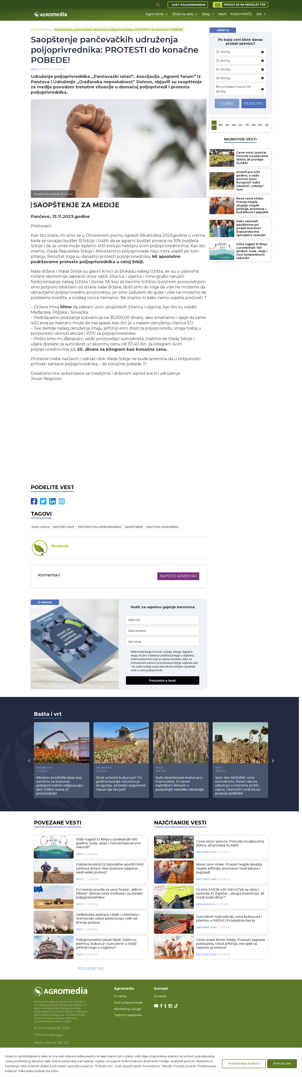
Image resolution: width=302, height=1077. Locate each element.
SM (234, 125)
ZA (267, 125)
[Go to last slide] (29, 760)
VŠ (247, 125)
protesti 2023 (63, 526)
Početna (36, 29)
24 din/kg (223, 69)
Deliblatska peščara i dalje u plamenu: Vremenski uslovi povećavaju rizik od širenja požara (107, 918)
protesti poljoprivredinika (99, 526)
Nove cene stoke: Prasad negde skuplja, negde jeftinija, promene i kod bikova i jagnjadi (229, 868)
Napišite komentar (178, 576)
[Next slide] (273, 760)
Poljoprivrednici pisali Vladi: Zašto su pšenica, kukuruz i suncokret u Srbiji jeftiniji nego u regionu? (106, 943)
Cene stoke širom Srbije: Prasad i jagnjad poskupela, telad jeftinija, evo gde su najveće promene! (230, 943)
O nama (120, 996)
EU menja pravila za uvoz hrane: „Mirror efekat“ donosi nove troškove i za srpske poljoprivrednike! (109, 893)
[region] (151, 1062)
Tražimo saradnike (128, 1015)
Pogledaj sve (91, 969)
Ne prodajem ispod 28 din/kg (233, 89)
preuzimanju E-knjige (169, 663)
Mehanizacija (205, 904)
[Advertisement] (118, 434)
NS (221, 125)
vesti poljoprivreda (162, 526)
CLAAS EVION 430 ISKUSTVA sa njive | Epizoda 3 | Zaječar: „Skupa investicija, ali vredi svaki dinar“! (230, 893)
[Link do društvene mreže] (156, 1005)
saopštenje (134, 526)
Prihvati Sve (282, 1063)
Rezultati (253, 103)
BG (214, 125)
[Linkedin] (52, 501)
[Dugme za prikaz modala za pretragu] (158, 4)
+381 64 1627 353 (57, 1043)
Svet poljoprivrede (188, 4)
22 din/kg (223, 61)
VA (254, 125)
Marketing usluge (127, 1009)
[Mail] (62, 501)
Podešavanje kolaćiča (244, 1063)
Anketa (223, 30)
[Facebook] (34, 501)
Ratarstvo (44, 767)
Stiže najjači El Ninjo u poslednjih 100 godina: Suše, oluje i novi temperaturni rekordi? (108, 843)
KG (260, 125)
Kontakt (160, 996)
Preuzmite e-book (162, 680)
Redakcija (60, 546)
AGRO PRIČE (241, 14)
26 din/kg (223, 78)
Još (259, 14)
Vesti (222, 14)
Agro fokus (40, 526)
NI (227, 125)
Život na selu (183, 14)
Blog (206, 14)
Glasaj (227, 103)
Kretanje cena (206, 852)
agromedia (59, 69)
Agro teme (155, 14)
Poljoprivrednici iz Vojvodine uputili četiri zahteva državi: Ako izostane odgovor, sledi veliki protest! (110, 868)
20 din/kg (223, 52)
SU (240, 125)
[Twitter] (43, 501)
